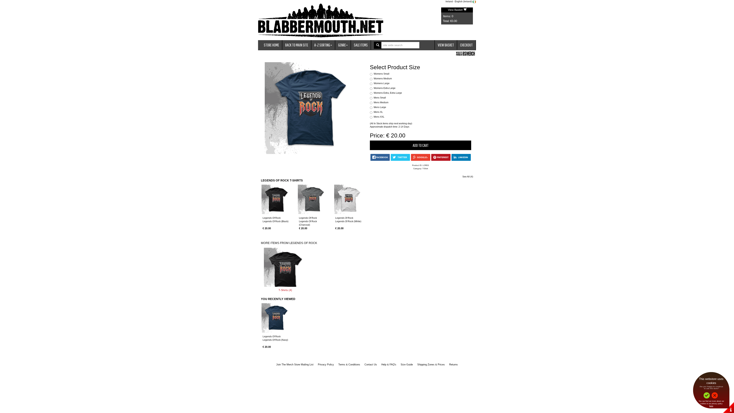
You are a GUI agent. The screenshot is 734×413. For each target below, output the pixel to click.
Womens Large (382, 83)
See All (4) (467, 176)
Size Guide (407, 364)
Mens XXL (379, 116)
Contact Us (371, 364)
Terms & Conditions (349, 364)
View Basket (455, 9)
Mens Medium (381, 102)
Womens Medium (383, 78)
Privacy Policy (326, 364)
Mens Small (380, 97)
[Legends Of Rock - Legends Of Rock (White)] (349, 199)
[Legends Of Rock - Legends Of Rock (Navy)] (276, 317)
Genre (342, 44)
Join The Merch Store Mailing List (294, 364)
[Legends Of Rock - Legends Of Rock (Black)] (276, 199)
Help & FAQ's (388, 364)
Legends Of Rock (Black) (275, 221)
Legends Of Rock (272, 218)
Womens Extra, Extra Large (388, 93)
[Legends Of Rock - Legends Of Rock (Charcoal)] (312, 199)
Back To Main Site (296, 44)
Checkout (466, 44)
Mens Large (380, 107)
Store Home (271, 44)
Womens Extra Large (384, 88)
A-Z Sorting (322, 44)
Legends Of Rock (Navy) (275, 340)
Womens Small (381, 73)
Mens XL (378, 112)
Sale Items (361, 44)
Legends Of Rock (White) (348, 221)
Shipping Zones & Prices (431, 364)
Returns (453, 364)
